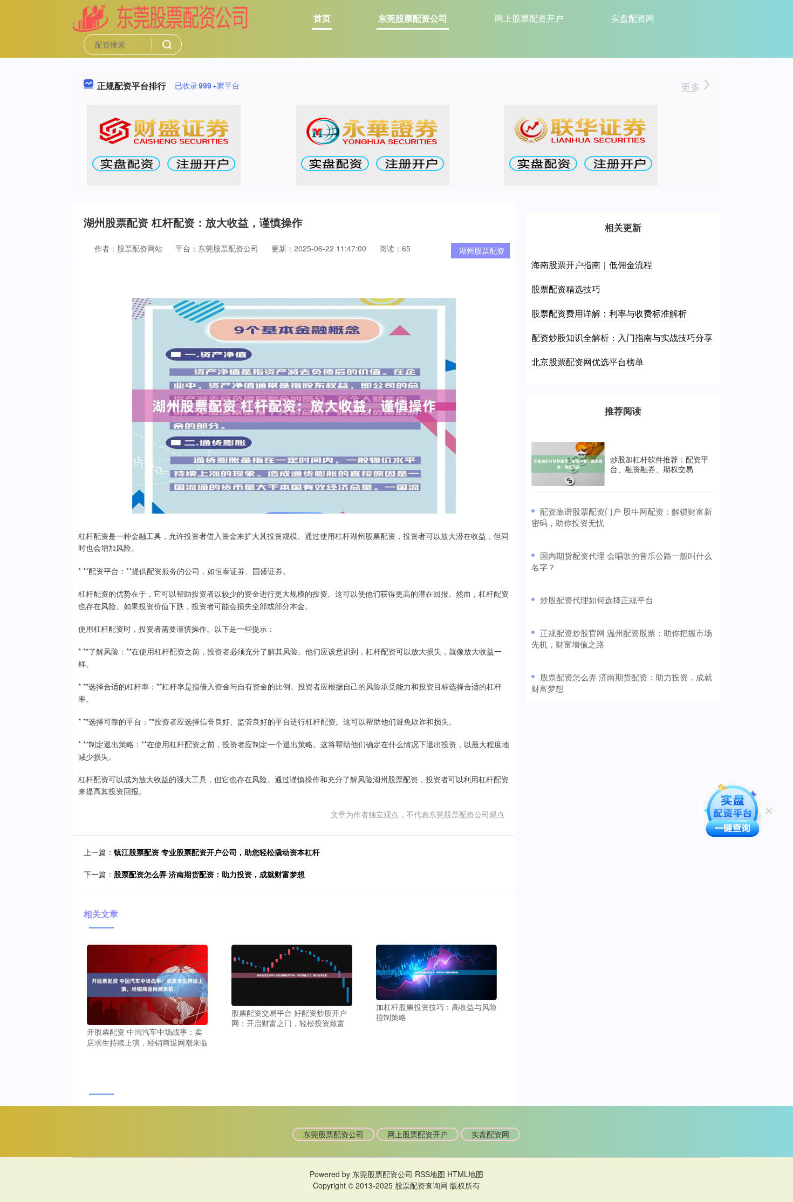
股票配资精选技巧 (565, 289)
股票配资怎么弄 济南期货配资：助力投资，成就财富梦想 (209, 874)
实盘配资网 (632, 18)
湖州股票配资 (481, 250)
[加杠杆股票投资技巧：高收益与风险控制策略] (436, 971)
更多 (692, 86)
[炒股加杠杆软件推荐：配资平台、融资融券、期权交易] (568, 464)
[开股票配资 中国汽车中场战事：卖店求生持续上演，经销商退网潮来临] (147, 983)
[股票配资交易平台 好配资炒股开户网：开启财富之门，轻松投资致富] (291, 973)
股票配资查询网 (421, 1185)
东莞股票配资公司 (412, 18)
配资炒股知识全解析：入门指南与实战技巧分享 (622, 337)
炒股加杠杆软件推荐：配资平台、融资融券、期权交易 (659, 464)
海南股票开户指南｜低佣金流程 (591, 264)
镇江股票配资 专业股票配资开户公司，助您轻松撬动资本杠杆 (217, 851)
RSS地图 (430, 1174)
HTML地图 (465, 1174)
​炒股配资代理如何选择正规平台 (596, 599)
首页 (322, 18)
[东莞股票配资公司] (160, 17)
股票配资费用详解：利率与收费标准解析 (609, 313)
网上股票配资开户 (529, 18)
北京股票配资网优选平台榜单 (587, 362)
